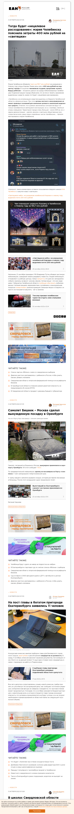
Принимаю (37, 811)
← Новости (12, 16)
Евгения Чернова (59, 404)
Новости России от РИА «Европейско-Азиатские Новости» (15, 8)
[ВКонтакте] (55, 316)
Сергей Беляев (58, 791)
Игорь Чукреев (58, 596)
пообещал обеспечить (47, 283)
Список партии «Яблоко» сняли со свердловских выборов (33, 372)
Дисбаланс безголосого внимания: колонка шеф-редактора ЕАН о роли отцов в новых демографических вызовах (38, 766)
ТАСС (39, 467)
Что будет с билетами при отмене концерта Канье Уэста (32, 762)
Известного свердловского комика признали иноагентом (32, 773)
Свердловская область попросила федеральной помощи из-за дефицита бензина (38, 382)
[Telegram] (60, 316)
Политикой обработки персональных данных (53, 806)
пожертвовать (21, 287)
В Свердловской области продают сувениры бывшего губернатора (36, 391)
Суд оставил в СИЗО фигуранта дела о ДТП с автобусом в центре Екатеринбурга (36, 577)
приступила (23, 655)
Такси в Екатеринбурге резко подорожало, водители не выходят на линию (36, 777)
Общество (12, 312)
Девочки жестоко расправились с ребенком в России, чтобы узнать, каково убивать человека (36, 376)
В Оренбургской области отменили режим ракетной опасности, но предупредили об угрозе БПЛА (36, 387)
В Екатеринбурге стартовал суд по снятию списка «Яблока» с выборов (38, 567)
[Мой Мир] (62, 316)
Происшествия (13, 506)
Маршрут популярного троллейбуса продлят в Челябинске (33, 770)
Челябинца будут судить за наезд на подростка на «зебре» (33, 564)
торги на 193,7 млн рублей (40, 84)
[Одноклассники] (57, 316)
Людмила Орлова (59, 20)
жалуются (41, 279)
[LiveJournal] (65, 316)
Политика (11, 704)
